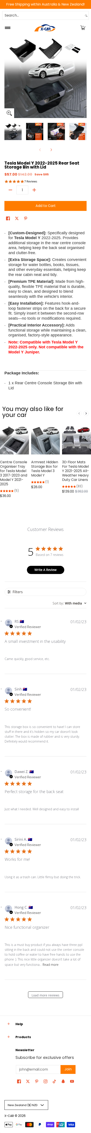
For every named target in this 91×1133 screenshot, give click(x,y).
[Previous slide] (79, 413)
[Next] (83, 77)
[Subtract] (10, 190)
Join (68, 1069)
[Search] (86, 15)
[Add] (34, 190)
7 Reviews (30, 181)
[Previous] (7, 77)
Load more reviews (45, 995)
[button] (83, 28)
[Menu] (7, 28)
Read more (51, 964)
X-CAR (9, 1116)
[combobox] (43, 15)
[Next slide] (86, 413)
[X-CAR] (44, 28)
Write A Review (45, 570)
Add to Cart (46, 205)
